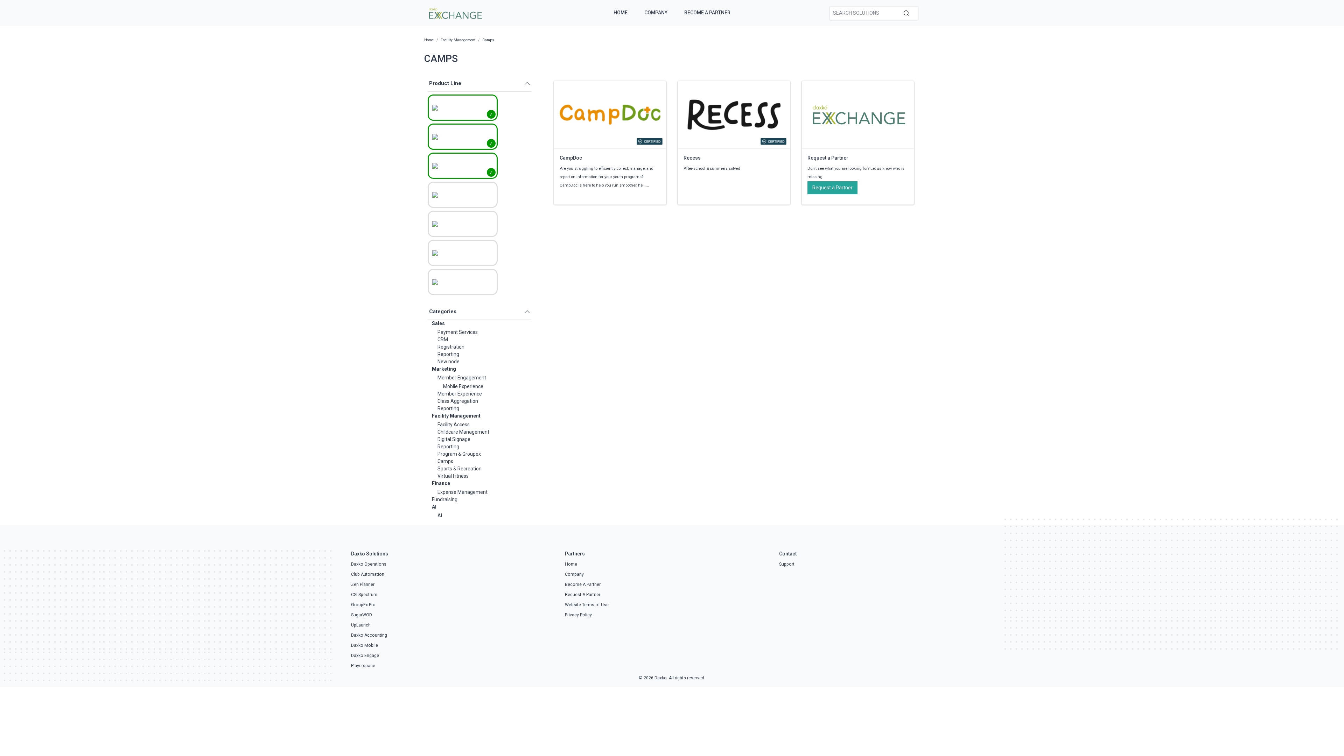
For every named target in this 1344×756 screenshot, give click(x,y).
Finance (441, 483)
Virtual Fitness (453, 476)
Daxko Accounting (369, 635)
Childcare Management (463, 432)
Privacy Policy (578, 614)
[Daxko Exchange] (455, 12)
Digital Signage (454, 439)
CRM (443, 339)
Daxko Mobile (364, 645)
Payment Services (458, 332)
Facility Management (456, 416)
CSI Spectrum (364, 594)
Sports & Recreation (460, 468)
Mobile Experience (463, 386)
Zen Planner (362, 584)
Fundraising (444, 499)
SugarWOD (361, 614)
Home (621, 12)
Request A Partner (582, 594)
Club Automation (367, 574)
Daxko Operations (368, 564)
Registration (451, 347)
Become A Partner (707, 12)
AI (434, 507)
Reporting (448, 354)
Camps (445, 461)
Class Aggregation (458, 401)
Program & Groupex (459, 454)
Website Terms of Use (587, 604)
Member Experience (460, 394)
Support (786, 564)
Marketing (444, 369)
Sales (438, 323)
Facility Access (454, 424)
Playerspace (363, 665)
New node (449, 361)
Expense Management (463, 492)
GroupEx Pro (363, 604)
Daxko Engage (365, 655)
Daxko (660, 678)
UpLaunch (361, 625)
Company (655, 12)
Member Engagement (462, 377)
